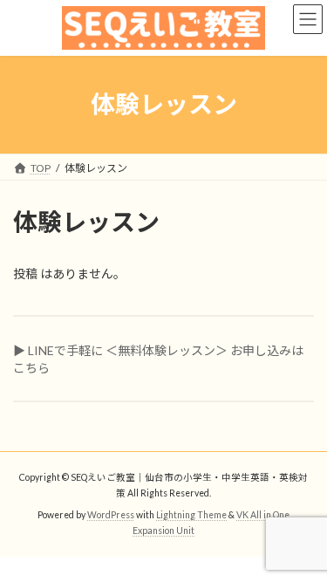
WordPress (110, 515)
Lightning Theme (191, 515)
